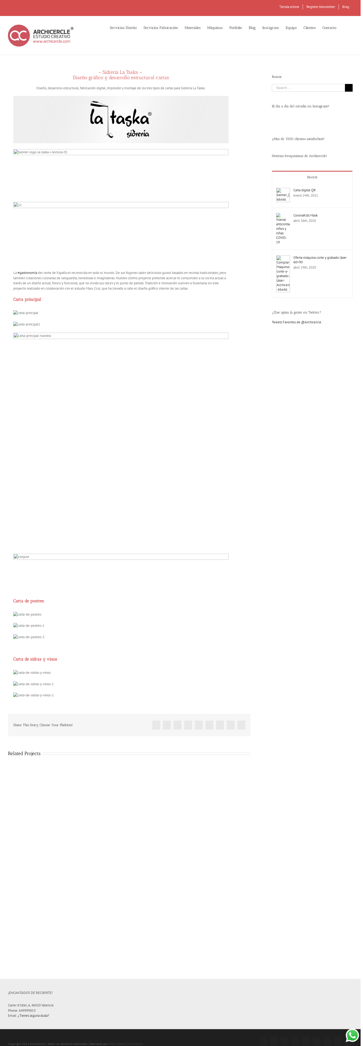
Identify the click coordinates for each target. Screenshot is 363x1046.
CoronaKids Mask (305, 215)
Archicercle (135, 1044)
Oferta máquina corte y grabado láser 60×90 (320, 259)
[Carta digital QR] (283, 190)
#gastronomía (27, 272)
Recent (312, 177)
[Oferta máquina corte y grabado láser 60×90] (283, 258)
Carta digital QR (304, 190)
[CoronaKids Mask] (283, 215)
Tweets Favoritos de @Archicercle (296, 322)
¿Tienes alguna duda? (33, 1015)
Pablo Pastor (116, 1044)
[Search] (344, 27)
